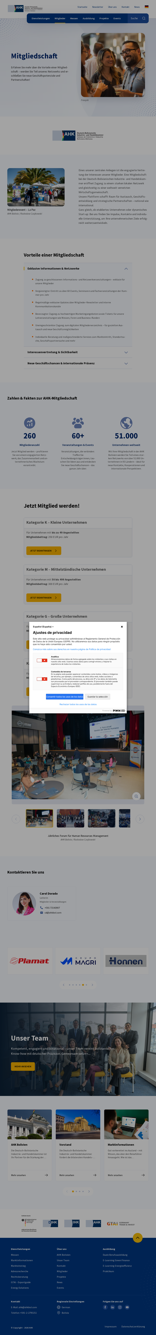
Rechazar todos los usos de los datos (78, 704)
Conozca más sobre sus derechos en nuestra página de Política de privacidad (72, 649)
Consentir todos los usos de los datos (64, 696)
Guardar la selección (97, 696)
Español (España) (42, 626)
